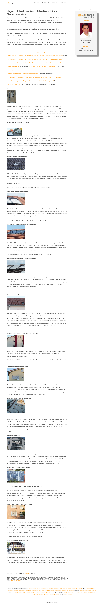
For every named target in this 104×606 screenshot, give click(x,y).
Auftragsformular (54, 2)
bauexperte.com (52, 597)
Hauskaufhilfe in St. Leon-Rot (15, 63)
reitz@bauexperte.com (86, 48)
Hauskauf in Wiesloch (25, 52)
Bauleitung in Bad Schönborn (15, 70)
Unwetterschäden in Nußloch (15, 55)
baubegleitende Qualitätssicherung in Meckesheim (42, 66)
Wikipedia (27, 573)
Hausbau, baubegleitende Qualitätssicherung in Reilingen (22, 73)
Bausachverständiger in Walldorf (54, 55)
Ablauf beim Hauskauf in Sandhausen (52, 59)
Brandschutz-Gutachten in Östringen (35, 63)
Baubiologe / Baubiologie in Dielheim (42, 52)
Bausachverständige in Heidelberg (16, 81)
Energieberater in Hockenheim (15, 77)
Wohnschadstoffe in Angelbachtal (55, 63)
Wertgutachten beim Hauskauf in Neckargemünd (40, 81)
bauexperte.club (66, 597)
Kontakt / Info (63, 2)
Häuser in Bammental (13, 66)
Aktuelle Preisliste (45, 2)
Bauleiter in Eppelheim (55, 77)
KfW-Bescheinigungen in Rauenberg (34, 55)
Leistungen (36, 2)
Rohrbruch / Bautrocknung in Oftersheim (36, 77)
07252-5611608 (86, 46)
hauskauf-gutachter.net (59, 597)
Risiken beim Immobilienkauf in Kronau (34, 70)
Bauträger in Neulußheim (14, 84)
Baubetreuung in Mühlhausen (15, 59)
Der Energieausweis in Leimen (32, 59)
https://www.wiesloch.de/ (16, 580)
